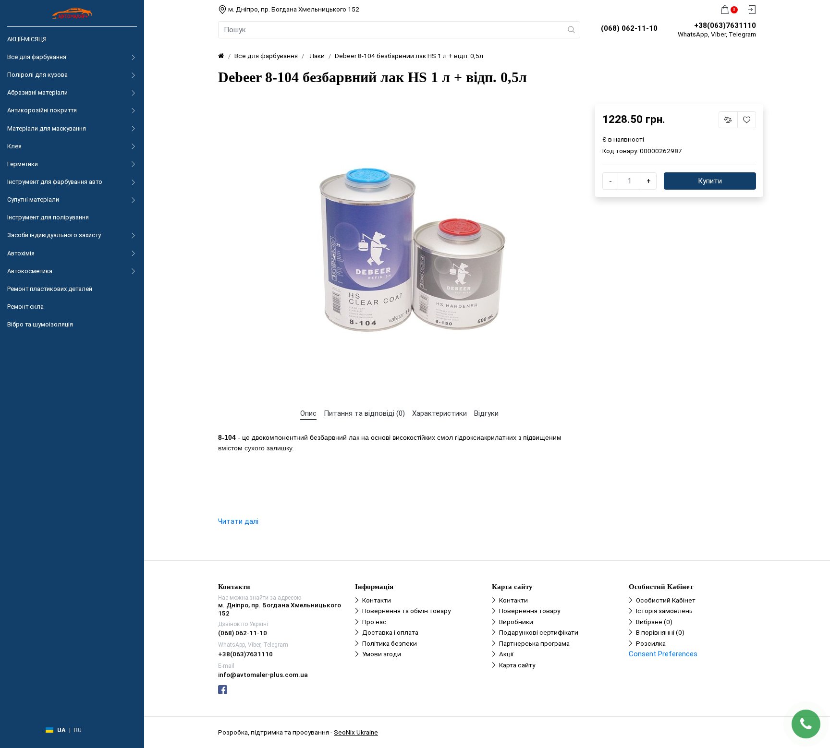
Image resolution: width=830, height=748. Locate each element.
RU (78, 730)
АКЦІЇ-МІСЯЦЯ (27, 39)
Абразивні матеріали (37, 92)
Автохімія (21, 253)
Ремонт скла (25, 306)
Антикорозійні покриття (42, 110)
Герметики (22, 164)
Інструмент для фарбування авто (54, 181)
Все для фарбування (36, 56)
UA (61, 730)
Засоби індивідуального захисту (54, 235)
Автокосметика (29, 271)
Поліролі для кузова (37, 74)
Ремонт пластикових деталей (49, 288)
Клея (14, 146)
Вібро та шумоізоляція (40, 324)
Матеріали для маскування (46, 128)
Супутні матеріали (33, 199)
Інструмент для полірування (48, 217)
